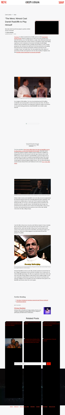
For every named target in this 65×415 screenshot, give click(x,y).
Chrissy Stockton (9, 32)
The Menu (16, 37)
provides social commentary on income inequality (28, 52)
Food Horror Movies (21, 301)
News (15, 14)
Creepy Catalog (8, 14)
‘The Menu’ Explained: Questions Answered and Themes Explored (32, 300)
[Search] (49, 363)
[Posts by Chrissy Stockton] (47, 313)
